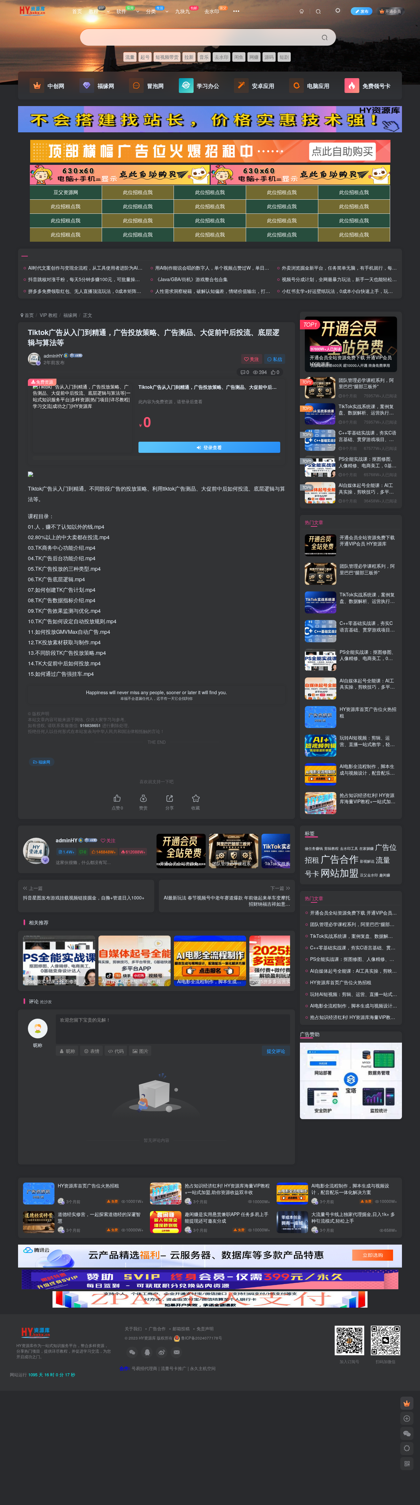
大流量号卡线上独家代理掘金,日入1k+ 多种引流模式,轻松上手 (353, 1217)
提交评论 (276, 1051)
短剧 (284, 56)
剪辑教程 (331, 848)
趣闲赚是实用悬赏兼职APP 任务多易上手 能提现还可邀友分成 (226, 1217)
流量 (130, 56)
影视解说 (367, 861)
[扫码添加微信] (406, 1433)
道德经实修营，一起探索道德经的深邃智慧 (99, 1217)
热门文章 (314, 522)
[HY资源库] (35, 1332)
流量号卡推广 (173, 1368)
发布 (364, 11)
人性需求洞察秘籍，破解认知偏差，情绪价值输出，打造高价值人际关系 (228, 291)
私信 (277, 359)
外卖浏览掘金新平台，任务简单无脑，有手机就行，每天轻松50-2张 (351, 267)
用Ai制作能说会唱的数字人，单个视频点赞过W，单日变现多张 (219, 267)
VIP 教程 (48, 315)
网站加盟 (340, 872)
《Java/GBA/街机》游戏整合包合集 (191, 279)
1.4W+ (68, 851)
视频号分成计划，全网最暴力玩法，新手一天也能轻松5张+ (342, 279)
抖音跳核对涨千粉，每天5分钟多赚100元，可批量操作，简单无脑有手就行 (104, 279)
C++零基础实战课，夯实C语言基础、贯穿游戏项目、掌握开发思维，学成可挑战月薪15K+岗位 (367, 442)
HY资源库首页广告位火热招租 (368, 712)
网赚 (254, 56)
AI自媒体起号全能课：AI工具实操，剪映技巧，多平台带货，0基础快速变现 (366, 491)
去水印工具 (349, 848)
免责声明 (205, 1328)
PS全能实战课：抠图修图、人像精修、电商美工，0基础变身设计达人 (367, 465)
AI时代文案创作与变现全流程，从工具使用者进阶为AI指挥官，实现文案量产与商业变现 (117, 267)
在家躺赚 (366, 848)
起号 (145, 56)
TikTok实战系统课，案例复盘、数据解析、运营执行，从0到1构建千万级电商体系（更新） (366, 416)
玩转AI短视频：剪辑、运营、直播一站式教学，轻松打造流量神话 (367, 744)
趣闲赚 (384, 875)
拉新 (189, 56)
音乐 (204, 56)
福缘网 (70, 315)
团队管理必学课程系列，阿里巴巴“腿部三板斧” (366, 383)
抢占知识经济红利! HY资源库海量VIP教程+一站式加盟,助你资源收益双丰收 (368, 801)
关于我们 (133, 1328)
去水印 (215, 9)
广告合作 (340, 858)
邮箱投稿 (181, 1328)
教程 (96, 9)
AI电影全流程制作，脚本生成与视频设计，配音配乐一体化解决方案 (367, 772)
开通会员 (393, 11)
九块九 (186, 9)
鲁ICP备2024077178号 (201, 1337)
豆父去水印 (369, 875)
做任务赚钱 (314, 848)
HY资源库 (147, 1337)
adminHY (53, 355)
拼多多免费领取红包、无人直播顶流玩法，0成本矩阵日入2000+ (93, 291)
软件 (125, 9)
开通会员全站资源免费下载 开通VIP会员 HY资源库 (367, 540)
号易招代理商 (144, 1368)
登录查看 (212, 447)
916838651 (90, 725)
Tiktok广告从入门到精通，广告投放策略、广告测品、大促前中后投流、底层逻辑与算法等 (154, 337)
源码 (269, 56)
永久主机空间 (203, 1368)
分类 (154, 9)
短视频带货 (167, 56)
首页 (77, 11)
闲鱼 (238, 56)
